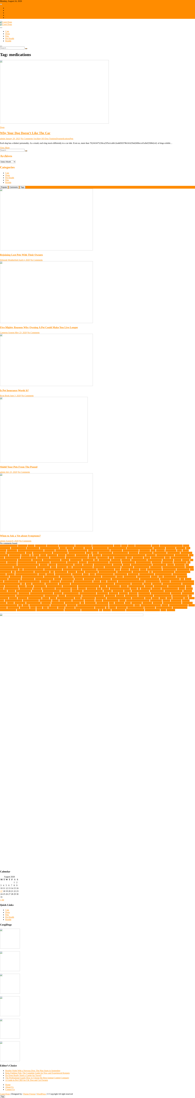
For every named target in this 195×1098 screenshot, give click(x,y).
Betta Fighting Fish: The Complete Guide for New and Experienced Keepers (37, 1073)
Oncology (149, 586)
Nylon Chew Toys (54, 586)
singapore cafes (57, 603)
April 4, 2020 (24, 260)
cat (31, 555)
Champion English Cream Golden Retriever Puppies (124, 555)
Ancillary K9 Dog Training (44, 138)
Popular (4, 187)
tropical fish (25, 608)
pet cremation (77, 591)
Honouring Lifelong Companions (87, 577)
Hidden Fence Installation (32, 577)
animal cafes (5, 548)
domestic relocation (113, 567)
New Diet (147, 584)
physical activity (35, 598)
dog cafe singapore (139, 560)
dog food (186, 560)
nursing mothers (11, 586)
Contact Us (10, 15)
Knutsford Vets (169, 577)
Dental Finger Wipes (8, 560)
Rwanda (98, 600)
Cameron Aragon (7, 332)
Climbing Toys (43, 557)
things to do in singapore (39, 605)
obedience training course (88, 586)
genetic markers (91, 572)
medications (65, 138)
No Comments (27, 138)
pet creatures (65, 591)
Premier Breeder (88, 598)
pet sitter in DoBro (8, 596)
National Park (64, 584)
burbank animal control (42, 553)
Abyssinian (22, 546)
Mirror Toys (112, 581)
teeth (20, 605)
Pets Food (4, 598)
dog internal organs (58, 562)
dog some (44, 565)
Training (164, 605)
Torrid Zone (71, 605)
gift (150, 572)
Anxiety (69, 548)
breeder (186, 550)
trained (137, 605)
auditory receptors (100, 548)
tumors (33, 608)
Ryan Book (5, 395)
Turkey (39, 608)
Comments (14, 187)
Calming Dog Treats (76, 553)
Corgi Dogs (5, 1094)
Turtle (45, 608)
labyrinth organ (14, 579)
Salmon (122, 600)
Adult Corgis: (52, 546)
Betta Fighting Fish (131, 550)
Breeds (3, 553)
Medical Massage (11, 581)
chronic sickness (181, 555)
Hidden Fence (15, 577)
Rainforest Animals (31, 600)
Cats (7, 31)
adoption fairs (40, 546)
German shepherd (124, 572)
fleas (52, 572)
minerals (96, 581)
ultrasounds (70, 608)
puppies (162, 598)
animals (63, 548)
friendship (72, 572)
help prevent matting (163, 574)
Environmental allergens (33, 569)
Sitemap (8, 17)
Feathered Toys (183, 569)
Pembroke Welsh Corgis (120, 588)
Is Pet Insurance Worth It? (14, 390)
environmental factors (53, 569)
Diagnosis (65, 560)
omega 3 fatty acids (136, 586)
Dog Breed (126, 560)
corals (111, 557)
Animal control (33, 548)
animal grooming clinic (49, 548)
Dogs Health (98, 567)
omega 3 (124, 586)
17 (1, 891)
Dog (58, 138)
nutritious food (40, 586)
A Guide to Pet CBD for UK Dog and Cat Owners (26, 1080)
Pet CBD (11, 591)
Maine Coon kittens (103, 579)
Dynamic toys (156, 567)
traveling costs (13, 608)
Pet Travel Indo (131, 596)
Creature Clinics (157, 557)
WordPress (41, 1094)
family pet (125, 569)
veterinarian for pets (135, 608)
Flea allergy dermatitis (24, 572)
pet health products (71, 593)
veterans (112, 608)
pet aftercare (146, 588)
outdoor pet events (63, 588)
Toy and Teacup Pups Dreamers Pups (93, 605)
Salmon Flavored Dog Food (138, 600)
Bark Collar (171, 548)
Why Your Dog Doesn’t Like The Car (25, 133)
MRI (23, 584)
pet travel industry (145, 596)
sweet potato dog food (172, 603)
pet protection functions (160, 593)
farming (143, 569)
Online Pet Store (161, 586)
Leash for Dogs (27, 579)
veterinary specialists (89, 610)
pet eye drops (118, 591)
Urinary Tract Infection (84, 608)
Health (92, 574)
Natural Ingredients (123, 584)
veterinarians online (164, 608)
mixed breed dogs (152, 581)
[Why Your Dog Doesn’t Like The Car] (54, 123)
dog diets (177, 560)
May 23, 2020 (20, 332)
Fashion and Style (154, 569)
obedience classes (70, 586)
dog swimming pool (65, 565)
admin (2, 138)
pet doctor (107, 591)
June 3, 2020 (15, 395)
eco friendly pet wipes (9, 569)
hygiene (119, 577)
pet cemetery (37, 591)
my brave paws (51, 584)
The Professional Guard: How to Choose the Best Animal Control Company (37, 1078)
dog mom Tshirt (128, 562)
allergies (117, 546)
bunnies (29, 553)
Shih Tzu (166, 600)
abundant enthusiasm (9, 546)
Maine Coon (89, 579)
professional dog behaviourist (119, 598)
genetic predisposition (107, 572)
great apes (10, 574)
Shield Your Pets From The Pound (18, 466)
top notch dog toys (58, 605)
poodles (53, 598)
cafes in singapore (60, 553)
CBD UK (97, 555)
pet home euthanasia (87, 593)
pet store (61, 596)
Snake (111, 603)
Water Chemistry (118, 610)
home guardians (66, 577)
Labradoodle (182, 577)
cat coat (43, 555)
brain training (170, 550)
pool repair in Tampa (65, 598)
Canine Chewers (105, 553)
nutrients (22, 586)
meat (182, 579)
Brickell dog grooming (15, 553)
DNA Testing (88, 560)
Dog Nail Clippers (143, 562)
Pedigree (105, 588)
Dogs (7, 34)
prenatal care (101, 598)
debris (167, 557)
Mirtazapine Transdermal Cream (131, 581)
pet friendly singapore (173, 591)
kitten (160, 577)
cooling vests (102, 557)
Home (7, 8)
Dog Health (12, 562)
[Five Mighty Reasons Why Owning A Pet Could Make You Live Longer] (46, 322)
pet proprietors (144, 593)
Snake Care (119, 603)
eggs (21, 569)
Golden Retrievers (182, 572)
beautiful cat (12, 550)
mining (104, 581)
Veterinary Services (72, 610)
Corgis (129, 557)
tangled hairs (187, 603)
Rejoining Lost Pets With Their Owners (21, 254)
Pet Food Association (140, 591)
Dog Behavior (104, 560)
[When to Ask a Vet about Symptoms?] (46, 530)
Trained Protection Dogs (150, 605)
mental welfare (67, 581)
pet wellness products (163, 596)
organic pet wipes (11, 588)
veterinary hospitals (8, 610)
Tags (22, 187)
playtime (45, 598)
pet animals (156, 588)
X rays (163, 610)
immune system (130, 577)
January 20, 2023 (12, 138)
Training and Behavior (178, 605)
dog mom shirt (115, 562)
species (128, 603)
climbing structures (28, 557)
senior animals (156, 600)
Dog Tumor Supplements (141, 565)
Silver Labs (46, 603)
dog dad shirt (167, 560)
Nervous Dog (137, 584)
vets (100, 610)
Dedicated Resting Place (180, 557)
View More (5, 148)
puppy (169, 598)
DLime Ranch (76, 560)
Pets (7, 36)
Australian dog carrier (117, 548)
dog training (88, 565)
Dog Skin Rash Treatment (28, 565)
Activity (31, 546)
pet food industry (157, 591)
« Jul (2, 900)
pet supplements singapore (93, 596)
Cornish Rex (138, 557)
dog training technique (103, 565)
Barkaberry (180, 548)
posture (78, 598)
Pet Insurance (102, 593)
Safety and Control (111, 600)
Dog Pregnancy (180, 562)
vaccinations (100, 608)
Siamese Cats (20, 603)
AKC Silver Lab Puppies (102, 546)
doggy (53, 567)
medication (45, 581)
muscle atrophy (38, 584)
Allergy (124, 546)
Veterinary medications (26, 610)
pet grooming (23, 593)
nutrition (29, 586)
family (117, 569)
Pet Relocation (188, 593)
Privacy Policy (11, 13)
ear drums (189, 567)
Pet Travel (120, 596)
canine (95, 553)
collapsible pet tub (57, 557)
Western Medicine (152, 610)
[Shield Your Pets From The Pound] (44, 462)
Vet (107, 608)
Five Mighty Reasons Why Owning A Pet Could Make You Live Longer (39, 327)
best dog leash (61, 550)
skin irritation (90, 603)
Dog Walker (180, 565)
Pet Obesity (113, 593)
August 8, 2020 (12, 541)
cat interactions (82, 555)
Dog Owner (156, 562)
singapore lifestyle (72, 603)
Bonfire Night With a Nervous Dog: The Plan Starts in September (32, 1071)
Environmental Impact (72, 569)
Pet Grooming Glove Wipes (41, 593)
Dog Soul (52, 565)
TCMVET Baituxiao (9, 605)
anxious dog (79, 548)
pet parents (133, 593)
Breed (179, 550)
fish (13, 572)
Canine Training (160, 553)
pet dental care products (93, 591)
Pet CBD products (23, 591)
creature (147, 557)
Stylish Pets (147, 603)
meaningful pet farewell (170, 579)
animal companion (18, 548)
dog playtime (167, 562)
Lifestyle (57, 579)
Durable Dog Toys (142, 567)
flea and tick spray (42, 572)
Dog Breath (116, 560)
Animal (186, 546)
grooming (50, 574)
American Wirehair (143, 546)
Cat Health (70, 555)
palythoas (82, 588)
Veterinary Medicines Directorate (50, 610)
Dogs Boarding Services (82, 567)
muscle (29, 584)
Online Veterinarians (176, 586)
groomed (42, 574)
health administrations (105, 574)
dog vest (170, 565)
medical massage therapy (29, 581)
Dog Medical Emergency (98, 562)
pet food (127, 591)
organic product (25, 588)
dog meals (83, 562)
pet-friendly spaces (180, 596)
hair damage (77, 574)
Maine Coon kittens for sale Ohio (125, 579)
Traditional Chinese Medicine (121, 605)
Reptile (8, 41)
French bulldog (61, 572)
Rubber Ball (89, 600)
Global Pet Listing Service (163, 572)
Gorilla (3, 574)
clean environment (12, 557)
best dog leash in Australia (99, 550)
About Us (9, 10)
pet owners (123, 593)
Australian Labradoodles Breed (140, 548)
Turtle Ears (52, 608)
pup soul (155, 598)
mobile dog (165, 581)
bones (153, 550)
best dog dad (49, 550)
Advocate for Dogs (67, 546)
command (92, 557)
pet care (182, 588)
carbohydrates (15, 555)
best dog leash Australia (77, 550)
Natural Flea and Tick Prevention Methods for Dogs (92, 584)
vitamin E (107, 610)
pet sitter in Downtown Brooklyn (30, 596)
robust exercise (65, 600)
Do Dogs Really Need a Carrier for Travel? (23, 1075)
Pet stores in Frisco (74, 596)
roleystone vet (78, 600)
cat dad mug (52, 555)
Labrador (4, 579)
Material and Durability (149, 579)
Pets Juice (13, 598)
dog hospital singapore (26, 562)
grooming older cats (63, 574)
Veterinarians (149, 608)
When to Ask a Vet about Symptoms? (20, 535)
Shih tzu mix (176, 600)
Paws (99, 588)
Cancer (89, 553)
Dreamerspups (127, 567)
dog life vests (72, 562)
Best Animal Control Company (31, 550)
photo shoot (22, 598)
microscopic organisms (83, 581)
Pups (186, 598)
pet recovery (176, 593)
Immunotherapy (143, 577)
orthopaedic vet (48, 588)
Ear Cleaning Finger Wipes (173, 567)
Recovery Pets (45, 600)
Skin (82, 603)
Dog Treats (117, 565)
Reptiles (55, 600)
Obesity (103, 586)
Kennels (154, 577)
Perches (134, 588)
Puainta (148, 598)
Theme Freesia (29, 1094)
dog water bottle (43, 567)
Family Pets (134, 569)
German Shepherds (141, 572)
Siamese (10, 603)
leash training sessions (44, 579)
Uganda (61, 608)
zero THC (171, 610)
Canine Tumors (173, 553)
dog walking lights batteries (24, 567)
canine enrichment (120, 553)
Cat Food (62, 555)
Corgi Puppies (120, 557)
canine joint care (146, 553)
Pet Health (9, 38)
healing (86, 574)
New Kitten (157, 584)
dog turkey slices (159, 565)
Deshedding (37, 560)
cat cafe (36, 555)
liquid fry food (68, 579)
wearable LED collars (135, 610)
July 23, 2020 (11, 472)
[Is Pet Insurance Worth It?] (46, 385)
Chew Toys (151, 555)
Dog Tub (126, 565)
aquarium (88, 548)
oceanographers (113, 586)
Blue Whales (144, 550)
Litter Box (78, 579)
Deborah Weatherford (9, 260)
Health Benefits (120, 574)
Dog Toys (78, 565)
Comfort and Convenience (77, 557)
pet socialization (51, 596)
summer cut (157, 603)
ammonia (155, 546)
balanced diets (159, 548)
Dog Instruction (43, 562)
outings (74, 588)
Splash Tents (136, 603)
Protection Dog (138, 598)
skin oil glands (102, 603)
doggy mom (62, 567)
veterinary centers (180, 608)
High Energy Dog (51, 577)
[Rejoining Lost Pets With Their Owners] (46, 250)
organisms (37, 588)
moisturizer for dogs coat (10, 584)
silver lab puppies (33, 603)
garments (80, 572)
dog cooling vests (154, 560)
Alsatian (131, 546)
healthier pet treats (146, 574)
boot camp (160, 550)
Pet (139, 588)
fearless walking (169, 569)
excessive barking (89, 569)
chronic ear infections (165, 555)
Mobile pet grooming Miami (182, 581)
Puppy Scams (178, 598)
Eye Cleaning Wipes (105, 569)
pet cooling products (51, 591)
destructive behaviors (51, 560)
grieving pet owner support (26, 574)
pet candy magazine (169, 588)
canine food (133, 553)
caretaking (25, 555)
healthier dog (133, 574)
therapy (26, 605)
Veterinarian (122, 608)
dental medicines (25, 560)
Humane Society (109, 577)
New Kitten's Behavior (172, 584)
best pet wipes (116, 550)
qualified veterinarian (13, 600)
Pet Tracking (110, 596)
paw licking (91, 588)
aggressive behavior (83, 546)
